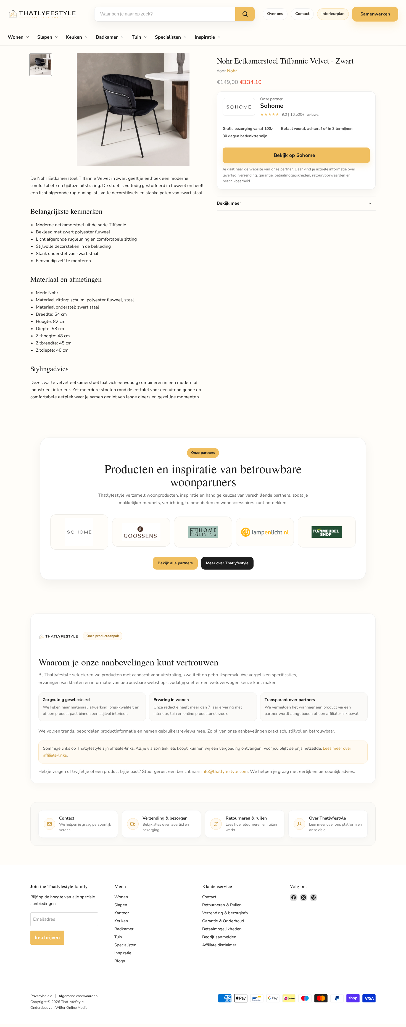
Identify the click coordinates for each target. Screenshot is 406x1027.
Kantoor (121, 913)
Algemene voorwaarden (78, 996)
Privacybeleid (41, 996)
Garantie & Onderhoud (223, 921)
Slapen (44, 37)
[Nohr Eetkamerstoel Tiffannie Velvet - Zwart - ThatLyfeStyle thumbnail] (41, 65)
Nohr (232, 71)
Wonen (15, 37)
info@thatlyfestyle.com (224, 771)
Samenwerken (375, 14)
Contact (302, 13)
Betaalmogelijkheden (222, 929)
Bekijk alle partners (175, 563)
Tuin (136, 37)
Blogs (119, 961)
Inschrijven (47, 937)
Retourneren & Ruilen (222, 905)
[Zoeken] (245, 14)
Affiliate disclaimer (219, 945)
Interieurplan (332, 13)
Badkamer (107, 37)
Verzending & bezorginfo (225, 913)
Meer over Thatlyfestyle (227, 563)
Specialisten (168, 37)
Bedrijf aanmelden (219, 937)
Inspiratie (205, 37)
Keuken (74, 37)
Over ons (275, 13)
